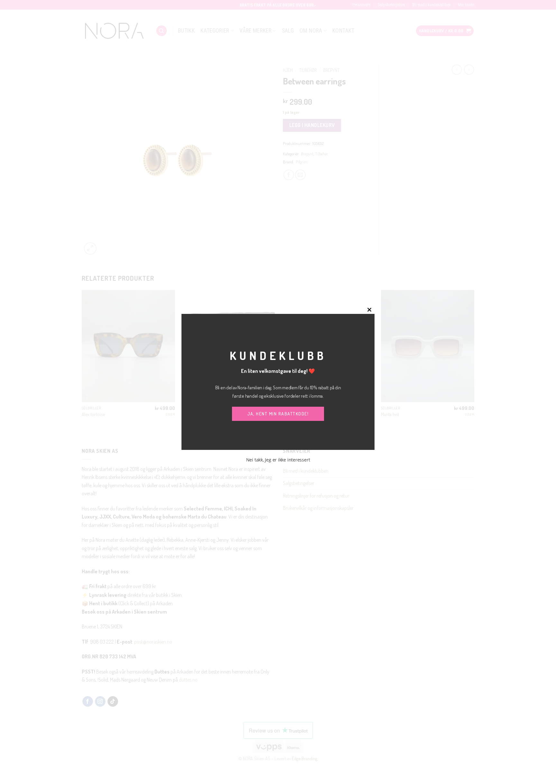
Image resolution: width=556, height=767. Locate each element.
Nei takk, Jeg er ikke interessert (278, 460)
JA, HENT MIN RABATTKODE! (278, 413)
